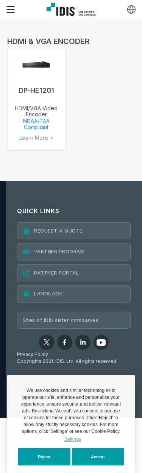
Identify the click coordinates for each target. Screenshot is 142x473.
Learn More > (36, 137)
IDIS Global (71, 9)
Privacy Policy (32, 354)
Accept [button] (98, 456)
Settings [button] (72, 439)
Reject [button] (44, 456)
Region (131, 9)
